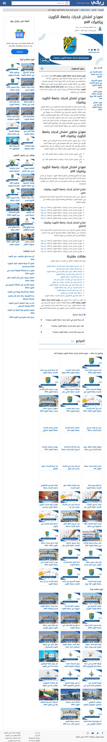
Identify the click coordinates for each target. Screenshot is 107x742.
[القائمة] (4, 3)
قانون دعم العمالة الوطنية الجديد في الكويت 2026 (20, 272)
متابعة (20, 51)
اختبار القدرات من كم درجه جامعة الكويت (96, 74)
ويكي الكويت (53, 84)
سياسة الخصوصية (34, 738)
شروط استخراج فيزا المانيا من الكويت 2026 (20, 312)
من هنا (43, 207)
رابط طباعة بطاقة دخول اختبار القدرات (69, 268)
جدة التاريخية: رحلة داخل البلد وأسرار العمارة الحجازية (21, 297)
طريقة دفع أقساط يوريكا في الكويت (21, 291)
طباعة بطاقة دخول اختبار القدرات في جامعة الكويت (64, 271)
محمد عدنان (79, 27)
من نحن (37, 733)
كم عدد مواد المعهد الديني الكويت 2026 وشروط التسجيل (21, 305)
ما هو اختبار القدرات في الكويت (71, 292)
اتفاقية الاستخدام (34, 740)
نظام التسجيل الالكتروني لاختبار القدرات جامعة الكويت (63, 295)
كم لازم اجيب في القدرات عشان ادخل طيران (67, 282)
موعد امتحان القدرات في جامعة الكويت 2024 (97, 106)
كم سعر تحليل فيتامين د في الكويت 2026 (21, 258)
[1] (80, 183)
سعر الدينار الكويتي (14, 740)
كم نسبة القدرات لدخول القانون (71, 276)
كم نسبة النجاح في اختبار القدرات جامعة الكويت (65, 284)
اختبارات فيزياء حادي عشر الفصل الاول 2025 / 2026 (20, 279)
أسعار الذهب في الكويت (13, 738)
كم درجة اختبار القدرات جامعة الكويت (69, 290)
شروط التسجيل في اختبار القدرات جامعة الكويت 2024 (95, 84)
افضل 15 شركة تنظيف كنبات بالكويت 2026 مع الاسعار (21, 265)
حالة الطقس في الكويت (13, 735)
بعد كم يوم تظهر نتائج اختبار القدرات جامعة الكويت (64, 266)
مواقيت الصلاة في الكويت (12, 733)
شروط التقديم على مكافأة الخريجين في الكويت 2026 (19, 286)
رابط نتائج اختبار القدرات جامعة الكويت (69, 274)
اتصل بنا (37, 735)
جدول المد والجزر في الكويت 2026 (21, 317)
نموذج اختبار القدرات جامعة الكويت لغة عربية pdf (96, 95)
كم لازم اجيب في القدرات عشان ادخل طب (68, 279)
